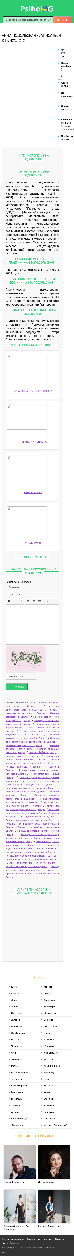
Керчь (47, 1092)
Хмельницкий (51, 1053)
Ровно (14, 1066)
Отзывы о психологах (13, 1239)
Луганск (15, 1020)
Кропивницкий (52, 1066)
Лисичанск (17, 1125)
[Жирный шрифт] (9, 601)
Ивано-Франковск (20, 1072)
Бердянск (49, 1105)
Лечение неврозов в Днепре (24, 745)
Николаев (16, 1013)
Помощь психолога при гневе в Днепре (26, 866)
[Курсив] (14, 601)
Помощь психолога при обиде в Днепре (30, 863)
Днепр (47, 993)
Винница (48, 1020)
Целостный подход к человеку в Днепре (30, 788)
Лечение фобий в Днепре (43, 752)
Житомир (49, 1046)
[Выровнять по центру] (33, 601)
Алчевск (15, 1112)
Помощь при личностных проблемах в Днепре (31, 820)
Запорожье (50, 1000)
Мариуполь (50, 1013)
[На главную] (37, 8)
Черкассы (16, 1046)
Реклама (47, 1239)
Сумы (14, 1053)
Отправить (17, 687)
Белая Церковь (19, 1086)
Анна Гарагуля (33, 543)
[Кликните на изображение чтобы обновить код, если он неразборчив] (25, 658)
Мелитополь (18, 1092)
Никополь (16, 1099)
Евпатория (49, 1118)
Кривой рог (50, 1006)
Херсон (47, 1033)
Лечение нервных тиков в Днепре (25, 791)
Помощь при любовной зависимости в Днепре (31, 856)
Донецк (15, 1000)
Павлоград (49, 1112)
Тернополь (16, 1079)
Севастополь (50, 1026)
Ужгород (15, 1105)
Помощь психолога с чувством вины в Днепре (31, 859)
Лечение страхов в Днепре (22, 756)
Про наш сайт (33, 1239)
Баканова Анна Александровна (33, 391)
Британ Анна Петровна (33, 442)
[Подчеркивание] (20, 601)
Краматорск (50, 1086)
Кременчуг (49, 1072)
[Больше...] (46, 601)
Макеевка (16, 1026)
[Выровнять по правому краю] (39, 601)
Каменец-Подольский (55, 1125)
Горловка (48, 1059)
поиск (63, 20)
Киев (14, 987)
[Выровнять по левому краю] (28, 601)
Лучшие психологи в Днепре (21, 702)
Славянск (49, 1099)
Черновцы (16, 1059)
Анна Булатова (33, 492)
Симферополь (18, 1033)
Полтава (15, 1039)
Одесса (15, 993)
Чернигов (49, 1039)
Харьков (48, 987)
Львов (14, 1006)
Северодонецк (19, 1118)
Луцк (46, 1079)
